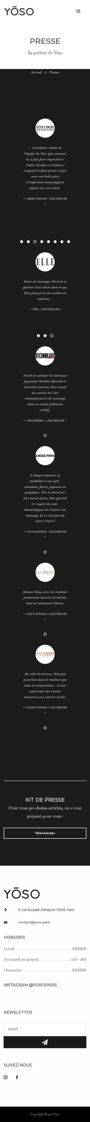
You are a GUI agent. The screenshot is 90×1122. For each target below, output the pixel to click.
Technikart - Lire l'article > (46, 420)
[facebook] (19, 1078)
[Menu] (78, 11)
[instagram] (7, 1078)
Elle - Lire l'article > (47, 320)
